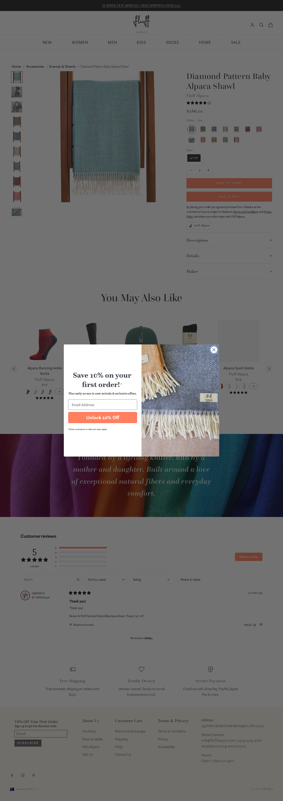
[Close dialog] (214, 349)
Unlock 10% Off (102, 417)
